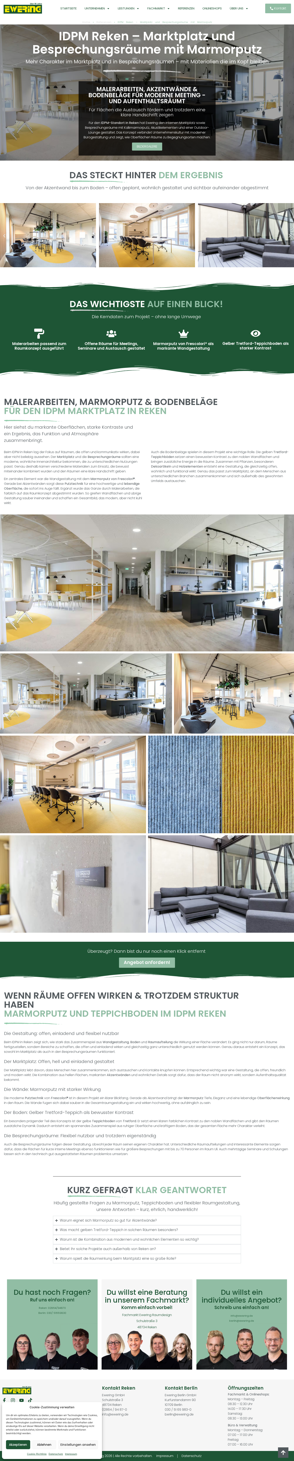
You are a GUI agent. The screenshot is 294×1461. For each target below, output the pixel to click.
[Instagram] (13, 1400)
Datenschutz (56, 1453)
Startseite (68, 8)
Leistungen (126, 8)
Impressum (71, 1453)
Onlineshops (212, 8)
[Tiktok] (30, 1400)
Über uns (236, 8)
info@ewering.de (242, 1316)
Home (86, 22)
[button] (4, 236)
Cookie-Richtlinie (37, 1453)
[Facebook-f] (4, 1400)
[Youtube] (21, 1400)
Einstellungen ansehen (78, 1445)
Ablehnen (44, 1445)
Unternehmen (95, 8)
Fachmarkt (156, 8)
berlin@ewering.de (241, 1321)
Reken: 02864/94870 (52, 1308)
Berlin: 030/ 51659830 (52, 1313)
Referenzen (186, 8)
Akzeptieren (18, 1445)
